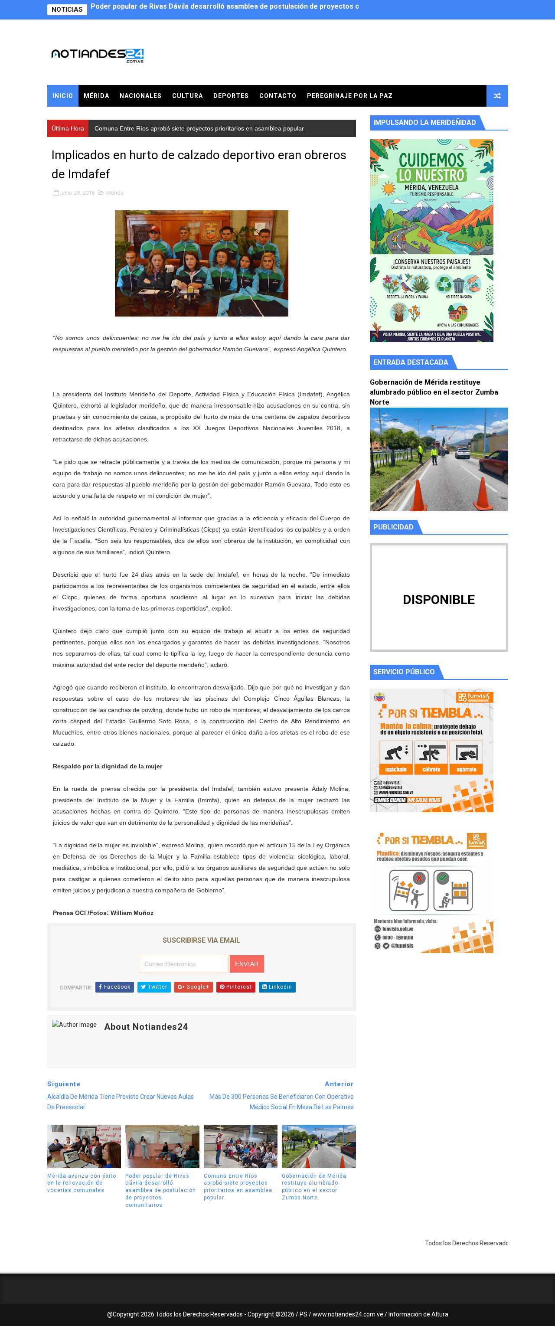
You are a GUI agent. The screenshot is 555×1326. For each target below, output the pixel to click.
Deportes (231, 95)
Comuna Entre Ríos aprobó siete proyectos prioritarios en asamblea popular (216, 10)
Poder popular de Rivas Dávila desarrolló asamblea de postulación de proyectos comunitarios (160, 1190)
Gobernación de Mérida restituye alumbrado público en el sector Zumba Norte (314, 1187)
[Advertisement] (439, 1042)
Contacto (278, 95)
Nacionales (141, 95)
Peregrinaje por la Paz (350, 95)
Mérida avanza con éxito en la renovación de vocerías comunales (81, 1183)
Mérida (96, 95)
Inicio (62, 95)
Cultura (187, 95)
